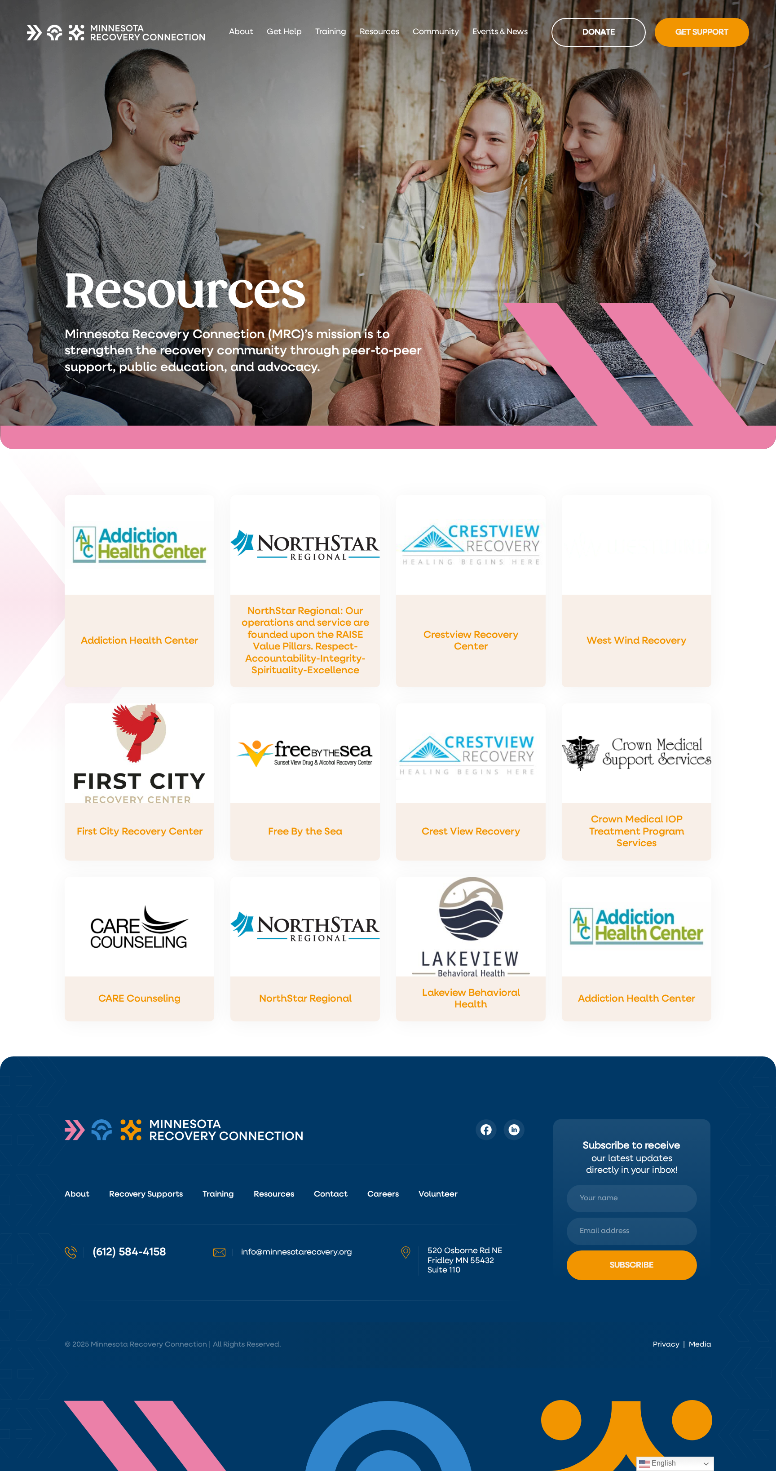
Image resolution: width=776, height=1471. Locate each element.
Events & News (500, 32)
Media (700, 1344)
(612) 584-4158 (129, 1252)
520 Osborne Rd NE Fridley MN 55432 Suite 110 (465, 1260)
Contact (331, 1194)
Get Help (284, 32)
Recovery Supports (146, 1194)
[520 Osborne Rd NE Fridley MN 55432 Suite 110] (406, 1252)
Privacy (666, 1344)
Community (436, 32)
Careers (383, 1194)
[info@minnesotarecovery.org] (219, 1252)
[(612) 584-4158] (71, 1252)
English (663, 1463)
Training (330, 32)
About (241, 32)
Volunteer (438, 1194)
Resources (379, 32)
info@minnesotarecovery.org (296, 1252)
